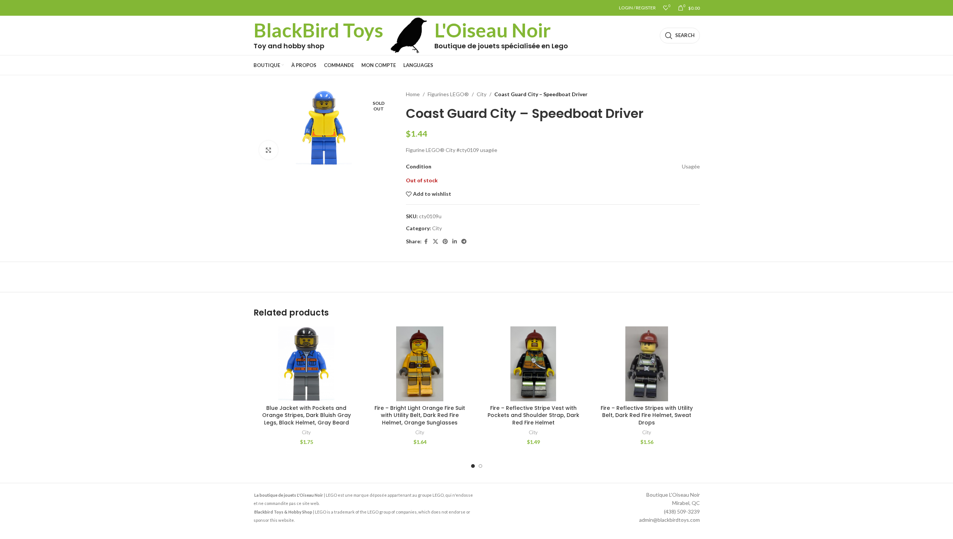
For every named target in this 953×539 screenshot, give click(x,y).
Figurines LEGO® (448, 94)
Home (413, 94)
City (481, 94)
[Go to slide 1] (473, 466)
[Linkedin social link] (454, 242)
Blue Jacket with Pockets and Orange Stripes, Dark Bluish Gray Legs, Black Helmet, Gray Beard (306, 415)
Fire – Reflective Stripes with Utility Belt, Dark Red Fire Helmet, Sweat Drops (647, 415)
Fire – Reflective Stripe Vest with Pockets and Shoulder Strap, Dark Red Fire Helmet (533, 415)
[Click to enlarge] (268, 150)
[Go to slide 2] (480, 466)
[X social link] (435, 242)
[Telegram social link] (464, 242)
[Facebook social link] (426, 242)
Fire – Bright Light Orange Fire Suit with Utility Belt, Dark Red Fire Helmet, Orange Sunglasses (419, 415)
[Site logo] (409, 34)
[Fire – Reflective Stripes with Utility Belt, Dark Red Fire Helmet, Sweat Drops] (647, 363)
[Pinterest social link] (445, 242)
